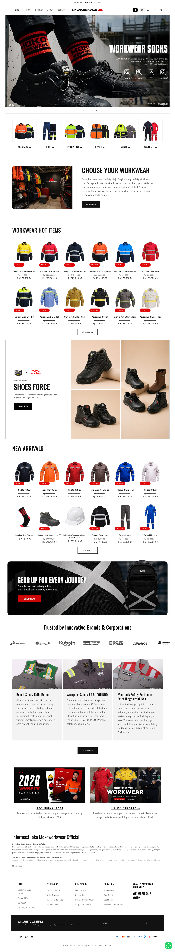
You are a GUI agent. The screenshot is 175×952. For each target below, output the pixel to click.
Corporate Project (83, 904)
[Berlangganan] (146, 923)
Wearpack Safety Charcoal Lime (125, 317)
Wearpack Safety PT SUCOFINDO (87, 694)
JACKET (123, 147)
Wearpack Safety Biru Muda (49, 317)
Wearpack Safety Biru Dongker (75, 271)
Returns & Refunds (54, 900)
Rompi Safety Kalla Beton (32, 694)
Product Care (52, 904)
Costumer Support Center (26, 891)
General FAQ (23, 898)
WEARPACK (23, 147)
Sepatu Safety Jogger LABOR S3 (49, 535)
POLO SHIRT (73, 147)
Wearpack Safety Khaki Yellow (75, 317)
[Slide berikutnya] (90, 110)
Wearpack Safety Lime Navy (24, 317)
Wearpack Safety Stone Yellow (150, 317)
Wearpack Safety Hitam (100, 317)
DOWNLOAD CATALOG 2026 (50, 808)
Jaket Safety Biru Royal (125, 490)
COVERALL (149, 147)
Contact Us (22, 903)
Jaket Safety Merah (75, 490)
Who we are (109, 890)
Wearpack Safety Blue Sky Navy (125, 271)
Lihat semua (88, 332)
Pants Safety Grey (125, 535)
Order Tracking (52, 895)
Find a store (80, 890)
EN (142, 10)
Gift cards (79, 895)
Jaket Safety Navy (24, 490)
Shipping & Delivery (26, 907)
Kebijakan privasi (105, 946)
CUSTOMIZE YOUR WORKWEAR (125, 808)
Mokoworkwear (74, 946)
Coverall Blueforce (150, 535)
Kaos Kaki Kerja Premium (24, 535)
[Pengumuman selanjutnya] (163, 2)
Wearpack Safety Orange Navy (100, 271)
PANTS (48, 147)
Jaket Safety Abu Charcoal (100, 490)
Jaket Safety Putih (150, 490)
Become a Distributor (113, 904)
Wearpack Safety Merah (150, 271)
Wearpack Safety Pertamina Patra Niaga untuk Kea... (135, 696)
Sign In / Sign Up (53, 890)
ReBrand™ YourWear (84, 900)
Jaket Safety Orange (50, 490)
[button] (27, 10)
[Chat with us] (168, 945)
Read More (17, 866)
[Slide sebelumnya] (78, 110)
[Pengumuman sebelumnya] (12, 2)
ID (135, 10)
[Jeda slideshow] (97, 110)
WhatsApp (91, 204)
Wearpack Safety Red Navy (49, 271)
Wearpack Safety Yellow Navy (24, 271)
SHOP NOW (23, 406)
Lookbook (108, 900)
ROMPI (98, 147)
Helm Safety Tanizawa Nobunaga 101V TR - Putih (74, 536)
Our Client (108, 895)
